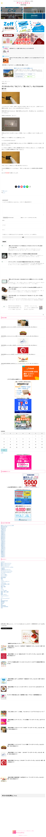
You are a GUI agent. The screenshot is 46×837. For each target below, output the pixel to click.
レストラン (3, 573)
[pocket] (21, 187)
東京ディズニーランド (5, 564)
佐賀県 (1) (3, 556)
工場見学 (3, 568)
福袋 (2, 578)
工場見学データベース (5, 569)
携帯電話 (3, 601)
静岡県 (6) (3, 537)
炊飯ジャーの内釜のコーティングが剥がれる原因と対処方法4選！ (23, 254)
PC (1, 599)
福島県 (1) (3, 545)
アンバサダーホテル (19, 76)
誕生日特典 (3, 577)
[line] (27, 187)
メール (3, 225)
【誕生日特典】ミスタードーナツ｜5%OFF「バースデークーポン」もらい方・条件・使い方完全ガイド (19, 326)
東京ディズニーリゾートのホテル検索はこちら (23, 68)
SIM (2, 604)
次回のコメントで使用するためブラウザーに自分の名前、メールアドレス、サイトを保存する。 (20, 234)
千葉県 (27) (3, 529)
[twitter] (16, 187)
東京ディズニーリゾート (6, 563)
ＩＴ (2, 597)
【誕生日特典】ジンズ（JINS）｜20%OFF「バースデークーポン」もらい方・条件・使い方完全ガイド (19, 345)
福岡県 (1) (3, 552)
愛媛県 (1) (3, 551)
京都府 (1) (3, 546)
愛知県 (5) (3, 538)
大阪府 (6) (3, 547)
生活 (2, 587)
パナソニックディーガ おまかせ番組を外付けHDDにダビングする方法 (24, 262)
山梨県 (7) (3, 533)
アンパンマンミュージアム (6, 571)
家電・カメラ (5, 190)
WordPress (3, 605)
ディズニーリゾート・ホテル (7, 567)
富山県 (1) (3, 539)
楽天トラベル (29, 76)
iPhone (2, 603)
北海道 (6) (3, 541)
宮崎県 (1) (3, 554)
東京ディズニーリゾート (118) (7, 525)
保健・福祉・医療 (4, 591)
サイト (3, 229)
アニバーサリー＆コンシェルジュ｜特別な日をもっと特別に (25, 830)
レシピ (2, 589)
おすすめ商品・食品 (5, 584)
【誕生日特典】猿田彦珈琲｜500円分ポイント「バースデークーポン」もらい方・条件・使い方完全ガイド (19, 363)
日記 (2, 607)
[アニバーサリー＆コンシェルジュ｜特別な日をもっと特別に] (23, 4)
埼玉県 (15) (3, 530)
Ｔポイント (3, 582)
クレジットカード (4, 595)
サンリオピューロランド (6, 572)
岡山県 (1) (3, 550)
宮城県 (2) (3, 543)
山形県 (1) (3, 542)
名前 (3, 220)
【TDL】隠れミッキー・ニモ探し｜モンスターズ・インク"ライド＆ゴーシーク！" (26, 711)
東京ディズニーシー (5, 565)
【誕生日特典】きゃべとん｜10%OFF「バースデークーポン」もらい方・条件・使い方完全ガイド (18, 354)
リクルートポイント (5, 581)
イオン (2, 580)
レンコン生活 (4, 590)
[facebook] (19, 187)
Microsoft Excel (4, 600)
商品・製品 (3, 586)
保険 (2, 593)
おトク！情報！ (4, 574)
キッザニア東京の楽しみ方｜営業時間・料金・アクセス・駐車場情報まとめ (24, 694)
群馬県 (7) (3, 532)
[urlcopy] (30, 187)
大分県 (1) (3, 555)
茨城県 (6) (3, 534)
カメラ (4, 192)
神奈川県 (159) (4, 526)
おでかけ (3, 561)
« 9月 (2, 452)
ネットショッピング (5, 598)
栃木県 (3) (3, 535)
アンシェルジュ (20, 832)
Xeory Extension (4, 606)
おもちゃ (3, 585)
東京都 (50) (3, 528)
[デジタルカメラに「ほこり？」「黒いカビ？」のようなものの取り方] (24, 187)
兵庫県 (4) (3, 548)
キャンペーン (4, 576)
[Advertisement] (23, 179)
